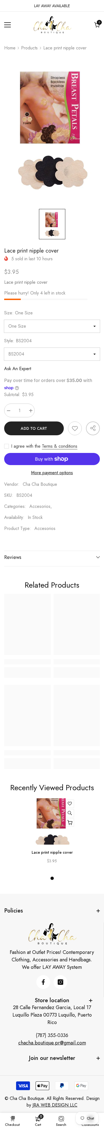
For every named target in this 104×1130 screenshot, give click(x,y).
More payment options (52, 472)
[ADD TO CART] (70, 822)
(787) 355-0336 (52, 1035)
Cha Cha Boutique (40, 484)
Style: (18, 341)
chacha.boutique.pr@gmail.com (52, 1042)
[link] (27, 661)
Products (29, 48)
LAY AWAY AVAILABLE (52, 6)
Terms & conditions (59, 446)
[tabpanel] (52, 833)
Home (10, 48)
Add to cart (34, 428)
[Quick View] (70, 813)
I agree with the (25, 446)
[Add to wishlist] (75, 428)
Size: (18, 313)
